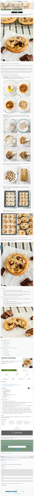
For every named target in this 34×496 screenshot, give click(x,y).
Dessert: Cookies (7, 453)
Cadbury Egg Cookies (6, 351)
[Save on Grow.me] (23, 9)
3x (31, 388)
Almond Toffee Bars (6, 346)
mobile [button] (11, 491)
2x (30, 388)
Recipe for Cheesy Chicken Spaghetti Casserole (26, 457)
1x (28, 388)
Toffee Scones (5, 344)
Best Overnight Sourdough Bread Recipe (6, 457)
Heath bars (9, 65)
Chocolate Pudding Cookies (7, 355)
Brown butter (5, 301)
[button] (33, 1)
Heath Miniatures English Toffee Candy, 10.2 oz (10, 384)
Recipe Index (11, 453)
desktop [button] (23, 491)
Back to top (17, 489)
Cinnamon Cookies (6, 352)
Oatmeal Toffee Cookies (6, 343)
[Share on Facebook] (1, 246)
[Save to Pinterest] (1, 248)
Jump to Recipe (15, 12)
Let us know (16, 433)
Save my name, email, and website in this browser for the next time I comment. (12, 483)
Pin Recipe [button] (25, 370)
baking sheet (20, 186)
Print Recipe (20, 12)
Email (2, 479)
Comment (2, 468)
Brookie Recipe (5, 349)
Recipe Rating (3, 465)
